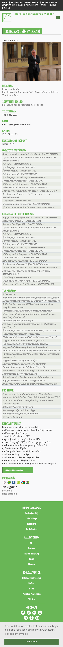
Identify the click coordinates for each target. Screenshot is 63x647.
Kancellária (31, 523)
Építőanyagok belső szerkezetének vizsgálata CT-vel (29, 330)
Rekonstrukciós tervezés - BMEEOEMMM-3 (24, 187)
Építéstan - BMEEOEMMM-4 (16, 164)
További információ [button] (16, 633)
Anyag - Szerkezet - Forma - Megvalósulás (23, 380)
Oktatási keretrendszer (31, 577)
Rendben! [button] (31, 641)
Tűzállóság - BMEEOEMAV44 (16, 200)
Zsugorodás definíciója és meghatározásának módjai (29, 383)
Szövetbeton (8, 294)
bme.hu (5, 2)
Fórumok (7, 490)
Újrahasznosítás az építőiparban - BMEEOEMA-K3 (28, 207)
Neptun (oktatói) (31, 513)
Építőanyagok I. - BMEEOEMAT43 (19, 170)
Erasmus (31, 548)
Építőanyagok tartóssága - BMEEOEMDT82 (24, 177)
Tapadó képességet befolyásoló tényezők (23, 367)
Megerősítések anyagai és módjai (19, 360)
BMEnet (31, 583)
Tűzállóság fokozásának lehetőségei (21, 333)
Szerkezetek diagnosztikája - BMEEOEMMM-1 (25, 264)
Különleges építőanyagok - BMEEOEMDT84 (24, 184)
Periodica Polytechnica (32, 593)
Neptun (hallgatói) (31, 553)
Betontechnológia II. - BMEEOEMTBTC (21, 220)
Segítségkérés (31, 529)
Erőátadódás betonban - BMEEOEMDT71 (23, 180)
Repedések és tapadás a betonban (20, 413)
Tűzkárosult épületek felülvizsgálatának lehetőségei (29, 337)
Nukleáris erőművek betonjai (17, 320)
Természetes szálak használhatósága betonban (27, 310)
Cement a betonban (12, 416)
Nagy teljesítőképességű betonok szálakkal (24, 347)
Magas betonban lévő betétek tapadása (23, 340)
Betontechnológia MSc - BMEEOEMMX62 (23, 224)
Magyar (7, 8)
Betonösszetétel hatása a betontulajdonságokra (27, 377)
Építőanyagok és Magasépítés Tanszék (23, 104)
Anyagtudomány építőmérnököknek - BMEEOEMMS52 (30, 154)
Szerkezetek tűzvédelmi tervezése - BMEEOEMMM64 (29, 190)
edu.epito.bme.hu (32, 2)
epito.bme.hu (16, 2)
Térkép (43, 5)
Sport (31, 558)
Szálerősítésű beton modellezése (19, 373)
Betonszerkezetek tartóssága (17, 406)
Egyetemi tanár (10, 89)
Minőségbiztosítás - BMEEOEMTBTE (20, 257)
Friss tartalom (10, 493)
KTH (31, 542)
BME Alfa (31, 599)
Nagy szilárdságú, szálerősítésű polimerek (24, 363)
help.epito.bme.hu (49, 2)
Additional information (14, 470)
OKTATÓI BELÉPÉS (8, 5)
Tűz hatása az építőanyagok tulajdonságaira (25, 343)
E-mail (20, 5)
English (53, 5)
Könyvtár (31, 564)
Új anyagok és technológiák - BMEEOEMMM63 (26, 203)
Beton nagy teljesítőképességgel (19, 410)
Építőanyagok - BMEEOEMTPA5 (18, 167)
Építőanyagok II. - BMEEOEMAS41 (19, 174)
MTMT (31, 588)
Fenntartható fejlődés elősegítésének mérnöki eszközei (31, 350)
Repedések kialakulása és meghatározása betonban (29, 370)
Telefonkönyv (32, 5)
